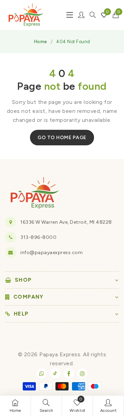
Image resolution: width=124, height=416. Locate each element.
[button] (116, 15)
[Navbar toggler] (69, 14)
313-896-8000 (38, 237)
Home (40, 41)
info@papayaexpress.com (51, 252)
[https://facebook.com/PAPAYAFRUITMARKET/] (69, 373)
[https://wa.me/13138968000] (42, 373)
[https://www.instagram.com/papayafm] (82, 373)
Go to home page (62, 138)
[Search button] (93, 15)
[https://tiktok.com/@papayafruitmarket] (55, 373)
